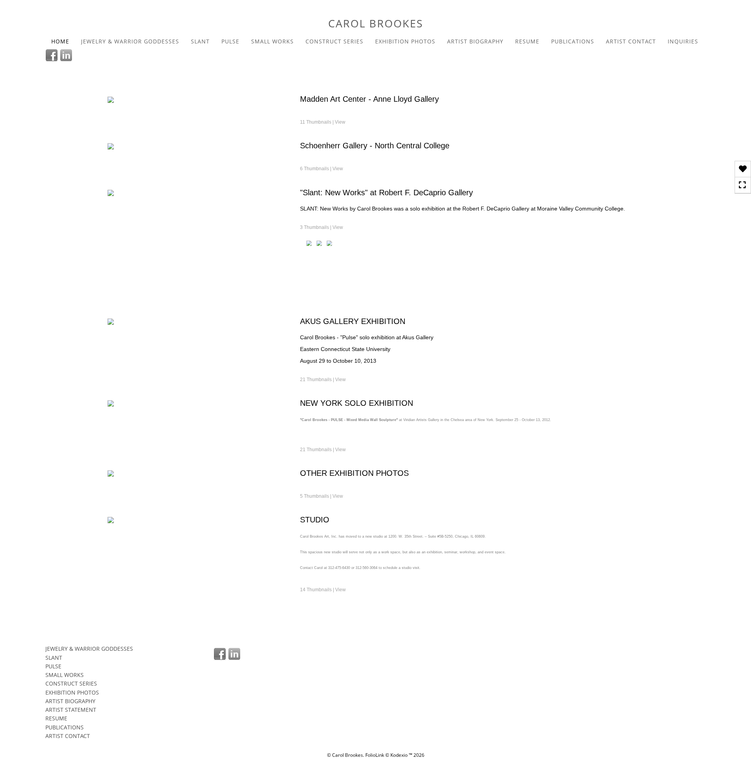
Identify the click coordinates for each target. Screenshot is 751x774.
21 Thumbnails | (323, 379)
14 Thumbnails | (323, 589)
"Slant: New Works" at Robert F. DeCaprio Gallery (386, 192)
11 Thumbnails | (322, 122)
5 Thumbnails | (321, 496)
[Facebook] (52, 55)
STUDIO (314, 519)
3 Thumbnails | (321, 227)
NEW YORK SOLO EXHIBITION (356, 403)
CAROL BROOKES (375, 23)
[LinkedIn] (67, 55)
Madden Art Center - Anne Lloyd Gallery (369, 99)
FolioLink (374, 755)
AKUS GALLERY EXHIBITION (352, 321)
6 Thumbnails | (321, 168)
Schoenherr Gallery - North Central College (374, 145)
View (340, 122)
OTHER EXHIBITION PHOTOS (354, 473)
